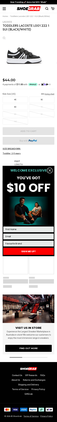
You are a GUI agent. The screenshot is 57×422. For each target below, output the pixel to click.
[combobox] (27, 243)
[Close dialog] (49, 170)
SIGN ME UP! (28, 251)
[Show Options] (51, 243)
